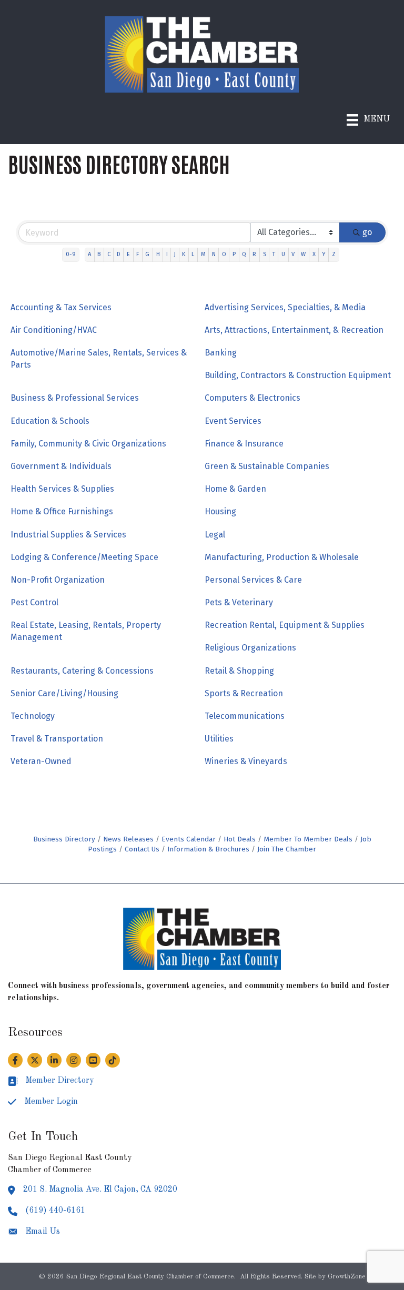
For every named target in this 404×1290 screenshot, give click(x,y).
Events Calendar (188, 839)
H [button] (158, 254)
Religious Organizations (250, 648)
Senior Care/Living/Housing (64, 693)
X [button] (314, 254)
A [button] (89, 254)
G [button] (147, 254)
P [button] (234, 254)
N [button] (214, 254)
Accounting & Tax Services (61, 307)
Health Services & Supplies (62, 489)
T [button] (273, 254)
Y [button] (324, 254)
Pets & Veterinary (239, 602)
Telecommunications (245, 716)
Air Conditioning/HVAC (54, 330)
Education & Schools (50, 421)
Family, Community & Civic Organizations (88, 444)
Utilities (219, 739)
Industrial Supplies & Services (68, 535)
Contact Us (142, 849)
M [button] (203, 254)
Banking (221, 353)
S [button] (264, 254)
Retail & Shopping (239, 671)
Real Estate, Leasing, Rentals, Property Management (86, 631)
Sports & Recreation (244, 693)
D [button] (118, 254)
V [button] (293, 254)
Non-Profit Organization (58, 580)
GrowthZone (347, 1276)
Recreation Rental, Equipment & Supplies (285, 625)
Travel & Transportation (57, 739)
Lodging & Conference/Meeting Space (84, 557)
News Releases (128, 839)
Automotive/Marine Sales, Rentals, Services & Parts (99, 359)
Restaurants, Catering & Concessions (82, 671)
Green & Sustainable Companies (267, 466)
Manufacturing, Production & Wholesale (282, 557)
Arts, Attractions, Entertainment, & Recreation (294, 330)
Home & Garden (235, 489)
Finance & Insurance (244, 444)
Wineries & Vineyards (246, 761)
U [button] (283, 254)
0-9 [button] (71, 254)
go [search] (367, 232)
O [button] (224, 254)
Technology (33, 716)
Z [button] (334, 254)
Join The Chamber (286, 849)
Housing (220, 511)
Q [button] (244, 254)
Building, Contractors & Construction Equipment (298, 375)
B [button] (98, 254)
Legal (215, 535)
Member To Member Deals (308, 839)
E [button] (128, 254)
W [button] (303, 254)
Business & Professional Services (75, 398)
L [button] (192, 254)
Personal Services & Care (253, 580)
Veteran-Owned (41, 761)
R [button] (254, 254)
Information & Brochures (208, 849)
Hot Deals (240, 839)
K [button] (183, 254)
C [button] (108, 254)
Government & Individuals (61, 466)
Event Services (233, 421)
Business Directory (64, 839)
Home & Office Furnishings (62, 511)
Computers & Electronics (252, 398)
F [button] (137, 254)
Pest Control (34, 602)
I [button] (167, 254)
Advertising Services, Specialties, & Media (285, 307)
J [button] (175, 254)
